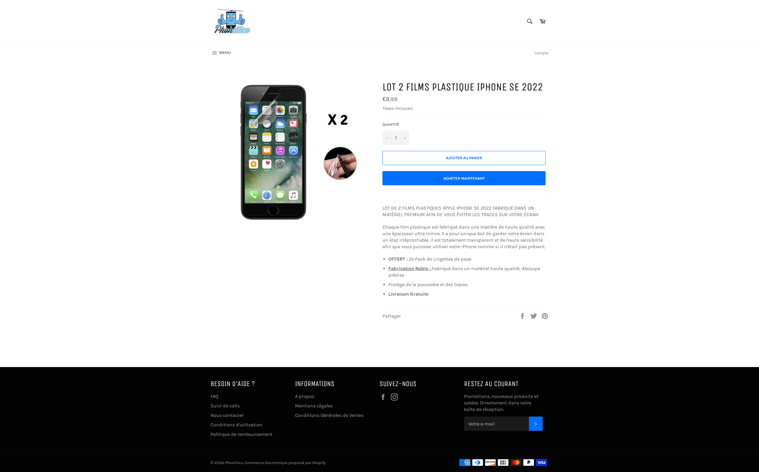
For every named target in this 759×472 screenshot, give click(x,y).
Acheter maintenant (464, 178)
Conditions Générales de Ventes (329, 415)
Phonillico (234, 462)
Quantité (390, 124)
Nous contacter (227, 415)
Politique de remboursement (241, 434)
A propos (304, 396)
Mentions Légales (314, 406)
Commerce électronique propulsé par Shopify (285, 462)
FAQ (214, 396)
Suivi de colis (225, 406)
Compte (541, 53)
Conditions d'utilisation (236, 425)
